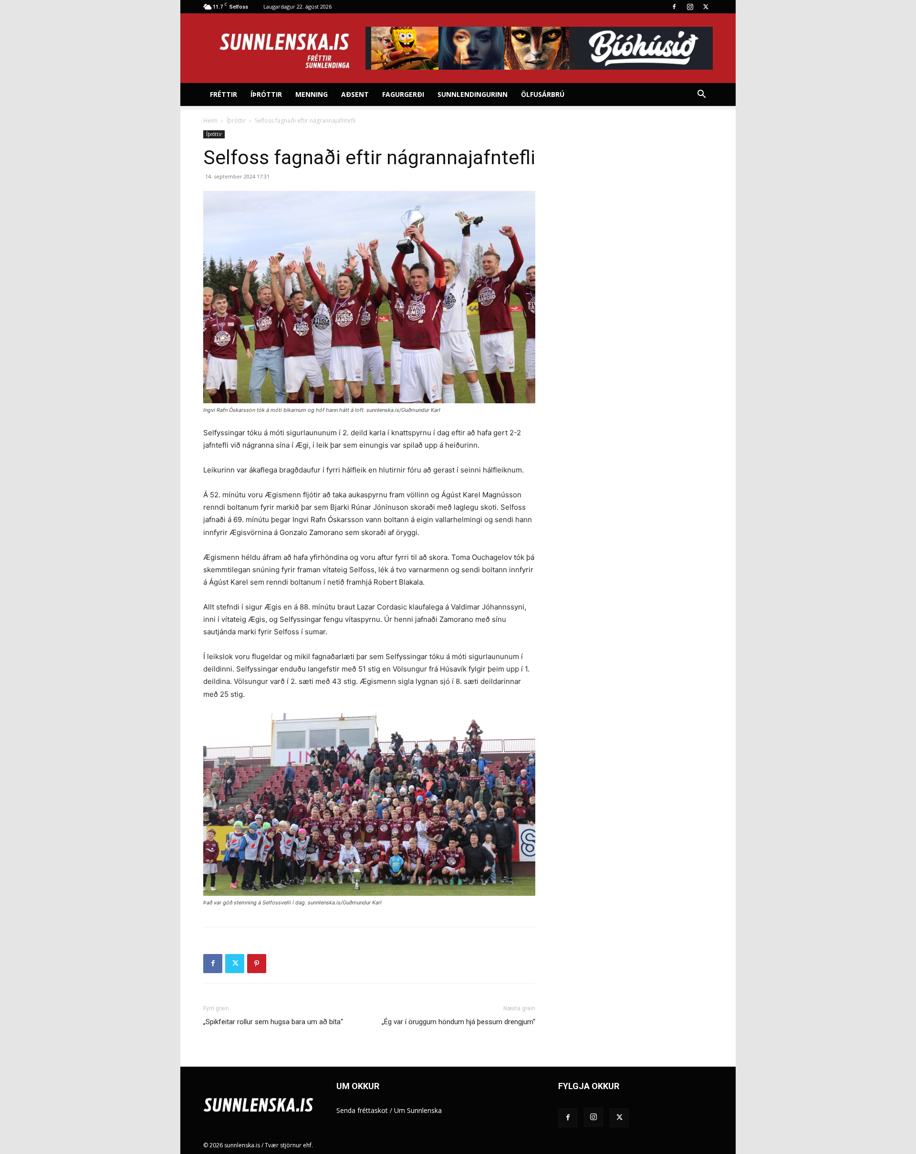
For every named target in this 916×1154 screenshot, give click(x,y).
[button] (701, 95)
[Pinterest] (256, 963)
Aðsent (355, 94)
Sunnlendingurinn (472, 94)
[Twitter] (705, 6)
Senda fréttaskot (362, 1110)
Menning (311, 94)
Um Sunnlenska (418, 1110)
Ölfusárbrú (542, 94)
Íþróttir (266, 94)
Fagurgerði (403, 94)
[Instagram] (690, 6)
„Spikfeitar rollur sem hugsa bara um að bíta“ (273, 1022)
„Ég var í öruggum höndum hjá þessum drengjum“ (458, 1022)
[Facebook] (674, 6)
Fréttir (223, 94)
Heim (210, 120)
